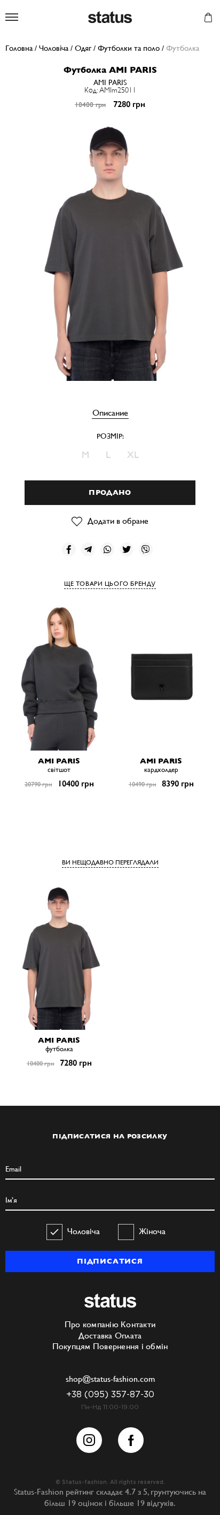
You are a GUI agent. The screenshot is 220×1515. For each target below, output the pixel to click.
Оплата (128, 1335)
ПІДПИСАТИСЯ (110, 1261)
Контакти (138, 1324)
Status (110, 18)
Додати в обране (118, 521)
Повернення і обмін (130, 1346)
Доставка (95, 1335)
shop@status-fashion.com (110, 1379)
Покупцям (71, 1346)
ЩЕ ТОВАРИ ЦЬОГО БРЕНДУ (110, 583)
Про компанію (92, 1324)
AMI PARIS (110, 82)
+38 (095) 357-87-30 (110, 1395)
